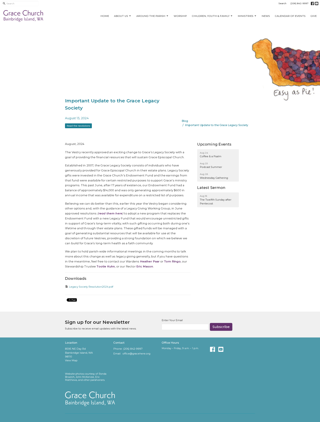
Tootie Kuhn (105, 266)
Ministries (245, 16)
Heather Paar (150, 261)
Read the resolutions (78, 125)
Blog (185, 121)
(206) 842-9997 (299, 3)
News (266, 16)
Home (104, 16)
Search (282, 3)
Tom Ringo (172, 261)
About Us (121, 16)
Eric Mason (144, 266)
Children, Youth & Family (211, 16)
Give (313, 16)
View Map (71, 360)
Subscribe (221, 327)
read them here (110, 213)
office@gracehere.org (136, 353)
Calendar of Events (290, 16)
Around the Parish (150, 16)
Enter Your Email (172, 320)
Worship (180, 16)
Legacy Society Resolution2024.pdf (91, 286)
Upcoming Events (214, 144)
